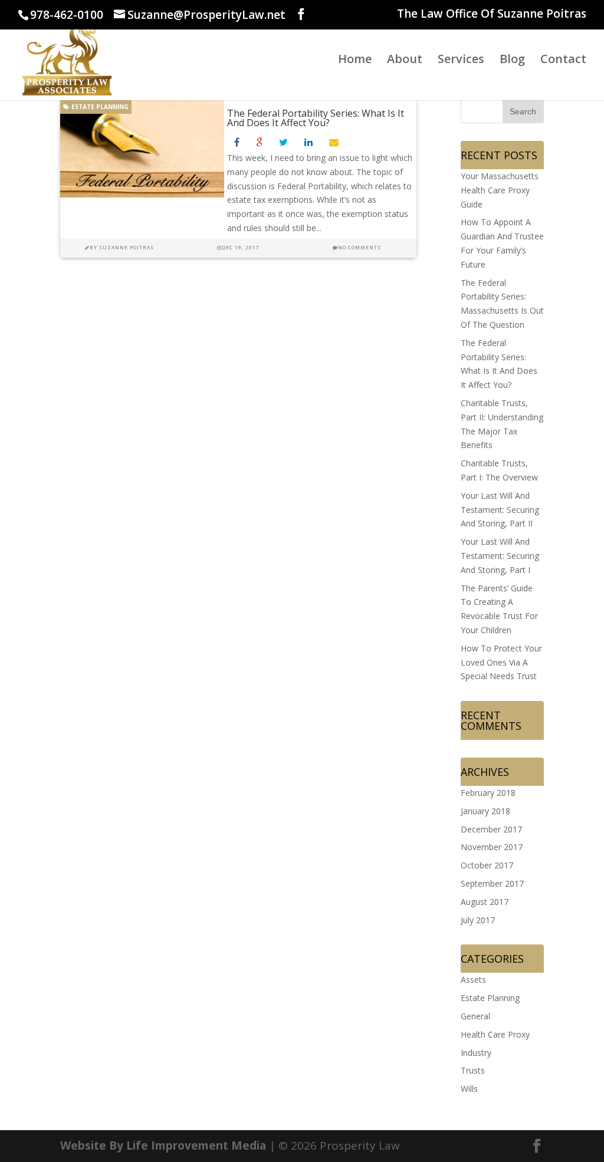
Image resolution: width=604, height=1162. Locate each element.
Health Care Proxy (495, 1034)
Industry (476, 1052)
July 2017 (478, 920)
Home (355, 61)
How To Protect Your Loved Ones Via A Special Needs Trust (501, 662)
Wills (469, 1088)
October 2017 (487, 865)
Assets (473, 979)
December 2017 (491, 829)
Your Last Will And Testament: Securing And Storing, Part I (500, 555)
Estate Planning (99, 107)
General (475, 1016)
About (404, 61)
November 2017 (492, 846)
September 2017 (492, 883)
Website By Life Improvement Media (163, 1145)
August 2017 (484, 901)
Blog (512, 61)
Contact (563, 61)
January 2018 (485, 811)
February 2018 (488, 792)
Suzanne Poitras (126, 247)
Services (461, 61)
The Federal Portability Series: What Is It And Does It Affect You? (315, 118)
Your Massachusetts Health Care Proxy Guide (500, 190)
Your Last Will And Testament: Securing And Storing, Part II (500, 509)
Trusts (473, 1070)
